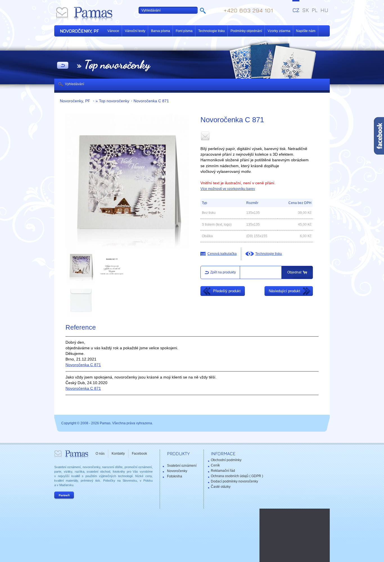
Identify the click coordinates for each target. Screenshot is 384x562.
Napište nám (305, 31)
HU (324, 10)
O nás (100, 454)
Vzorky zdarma (279, 31)
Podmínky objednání (246, 31)
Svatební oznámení (181, 466)
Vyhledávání (74, 84)
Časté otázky (221, 487)
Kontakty (118, 454)
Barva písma (160, 31)
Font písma (184, 31)
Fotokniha (174, 476)
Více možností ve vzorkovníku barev (227, 189)
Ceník (215, 465)
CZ (295, 10)
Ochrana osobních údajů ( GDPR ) (237, 476)
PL (315, 10)
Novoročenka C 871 (151, 101)
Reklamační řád (223, 471)
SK (305, 10)
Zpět (62, 66)
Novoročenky (177, 471)
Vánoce (113, 31)
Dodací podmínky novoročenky (234, 481)
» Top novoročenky (112, 101)
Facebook (139, 454)
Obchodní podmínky (226, 460)
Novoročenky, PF (75, 101)
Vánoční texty (135, 31)
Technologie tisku (211, 31)
